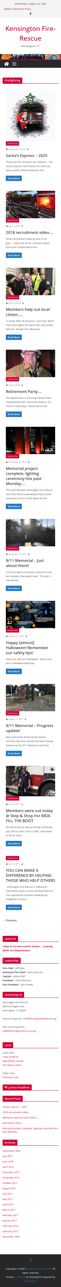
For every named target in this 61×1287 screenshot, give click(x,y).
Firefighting (12, 143)
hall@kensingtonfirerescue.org (19, 1030)
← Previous (10, 920)
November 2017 (11, 1177)
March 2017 (9, 1209)
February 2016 (10, 1225)
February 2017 (10, 1215)
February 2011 (10, 1231)
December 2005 (11, 1236)
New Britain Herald (13, 1061)
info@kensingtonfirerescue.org (39, 1018)
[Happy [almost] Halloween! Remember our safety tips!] (30, 614)
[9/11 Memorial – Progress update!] (30, 697)
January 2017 (10, 1220)
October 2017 (10, 1183)
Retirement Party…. (22, 8)
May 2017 (8, 1199)
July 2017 (7, 1193)
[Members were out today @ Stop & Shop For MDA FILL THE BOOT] (30, 781)
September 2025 (11, 1150)
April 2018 (8, 1166)
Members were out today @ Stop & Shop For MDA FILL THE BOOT (29, 815)
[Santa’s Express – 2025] (30, 115)
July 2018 (7, 1156)
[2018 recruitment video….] (30, 204)
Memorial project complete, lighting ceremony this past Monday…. (23, 476)
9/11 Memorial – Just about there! (25, 563)
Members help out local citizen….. (28, 312)
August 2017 (9, 1188)
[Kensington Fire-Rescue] (6, 64)
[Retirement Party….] (30, 363)
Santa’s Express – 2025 (26, 155)
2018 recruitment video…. (29, 232)
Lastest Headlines (18, 1087)
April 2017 (8, 1204)
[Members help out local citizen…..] (30, 281)
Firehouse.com (11, 1077)
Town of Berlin (10, 1056)
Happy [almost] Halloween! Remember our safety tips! (27, 647)
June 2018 (8, 1161)
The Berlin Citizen (12, 1065)
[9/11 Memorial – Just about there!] (30, 532)
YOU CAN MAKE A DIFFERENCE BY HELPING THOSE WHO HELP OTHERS (30, 875)
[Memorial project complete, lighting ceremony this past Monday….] (30, 440)
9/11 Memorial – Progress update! (29, 728)
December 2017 (11, 1172)
